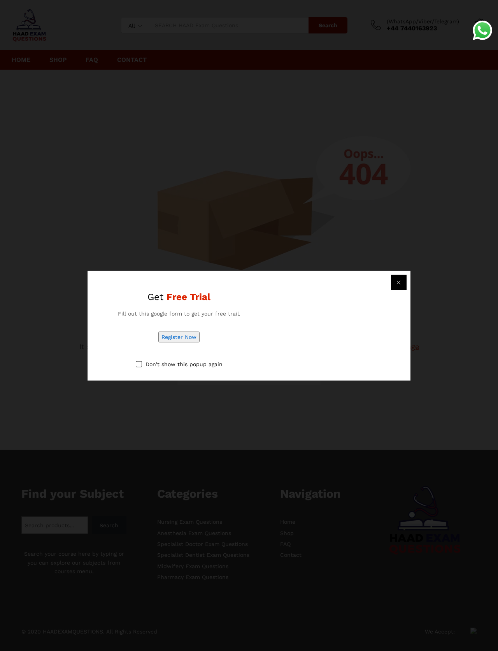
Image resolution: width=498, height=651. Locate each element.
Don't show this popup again (184, 364)
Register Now (178, 337)
